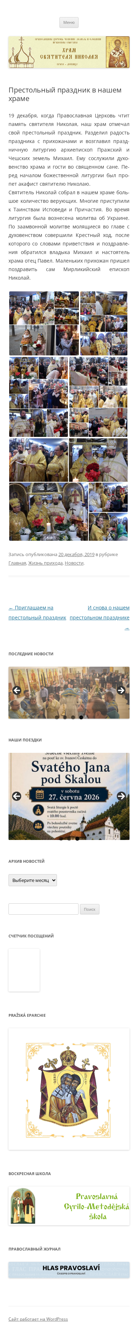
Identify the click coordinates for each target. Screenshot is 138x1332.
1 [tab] (57, 717)
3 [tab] (73, 717)
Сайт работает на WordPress (38, 1319)
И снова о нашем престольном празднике (100, 617)
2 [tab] (65, 717)
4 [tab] (81, 717)
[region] (69, 693)
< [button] (17, 691)
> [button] (120, 691)
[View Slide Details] (69, 693)
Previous (16, 796)
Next (121, 796)
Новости (74, 563)
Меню (69, 22)
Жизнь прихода (45, 563)
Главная (17, 563)
